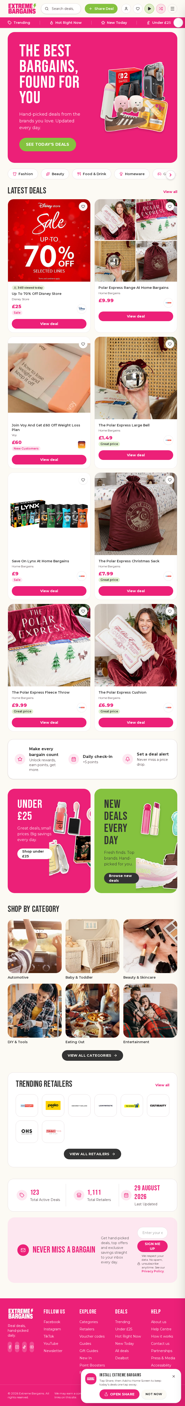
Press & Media (163, 1358)
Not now (153, 1394)
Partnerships (161, 1351)
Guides (85, 1343)
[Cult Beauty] (158, 1105)
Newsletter (53, 1351)
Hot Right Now (68, 22)
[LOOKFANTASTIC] (105, 1105)
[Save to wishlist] (83, 206)
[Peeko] (53, 1105)
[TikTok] (24, 1347)
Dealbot (122, 1358)
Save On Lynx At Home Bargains (40, 561)
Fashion (26, 174)
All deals (122, 1351)
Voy (14, 435)
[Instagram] (17, 1347)
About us (158, 1322)
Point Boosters (92, 1365)
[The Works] (132, 1105)
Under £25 (161, 22)
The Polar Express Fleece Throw (41, 692)
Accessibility (161, 1365)
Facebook (52, 1322)
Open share (122, 1394)
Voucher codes (92, 1336)
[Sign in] (126, 8)
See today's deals (47, 144)
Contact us (160, 1343)
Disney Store (20, 299)
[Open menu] (172, 8)
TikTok (49, 1336)
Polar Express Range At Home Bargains (134, 287)
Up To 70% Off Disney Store (36, 294)
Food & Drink (94, 174)
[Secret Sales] (79, 1105)
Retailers (86, 1329)
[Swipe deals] (161, 8)
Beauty (58, 174)
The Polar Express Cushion (122, 692)
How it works (162, 1336)
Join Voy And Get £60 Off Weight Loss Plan (46, 427)
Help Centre (161, 1329)
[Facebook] (10, 1347)
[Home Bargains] (168, 303)
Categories (88, 1322)
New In (85, 1358)
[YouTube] (32, 1347)
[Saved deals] (138, 8)
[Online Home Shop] (27, 1132)
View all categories (90, 1055)
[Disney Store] (81, 309)
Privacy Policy (153, 1271)
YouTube (51, 1343)
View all (170, 192)
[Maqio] (53, 1132)
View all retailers (89, 1154)
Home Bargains (109, 293)
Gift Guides (88, 1351)
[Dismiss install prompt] (173, 1376)
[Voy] (81, 445)
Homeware (135, 174)
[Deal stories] (149, 8)
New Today (117, 22)
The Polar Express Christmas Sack (129, 561)
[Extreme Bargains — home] (22, 8)
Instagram (52, 1329)
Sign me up (152, 1246)
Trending (21, 22)
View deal (49, 324)
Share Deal (104, 9)
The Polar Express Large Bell (124, 425)
